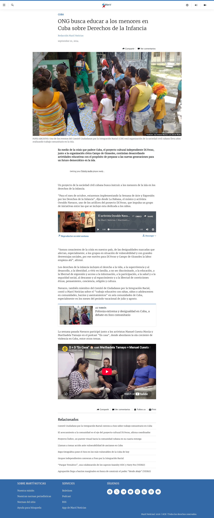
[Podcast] (187, 5)
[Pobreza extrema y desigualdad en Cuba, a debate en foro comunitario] (76, 315)
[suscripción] (158, 491)
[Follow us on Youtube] (130, 491)
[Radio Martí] (196, 5)
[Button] (128, 48)
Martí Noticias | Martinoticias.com (118, 220)
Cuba (61, 14)
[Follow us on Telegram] (123, 491)
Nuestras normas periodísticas (34, 496)
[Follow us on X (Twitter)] (116, 491)
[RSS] (144, 491)
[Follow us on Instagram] (137, 491)
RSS (64, 502)
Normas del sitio (26, 502)
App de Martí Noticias (74, 507)
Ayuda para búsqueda (29, 507)
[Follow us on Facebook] (110, 491)
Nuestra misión (25, 490)
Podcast (66, 496)
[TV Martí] (205, 5)
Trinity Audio (86, 171)
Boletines (67, 490)
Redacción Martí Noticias (70, 35)
